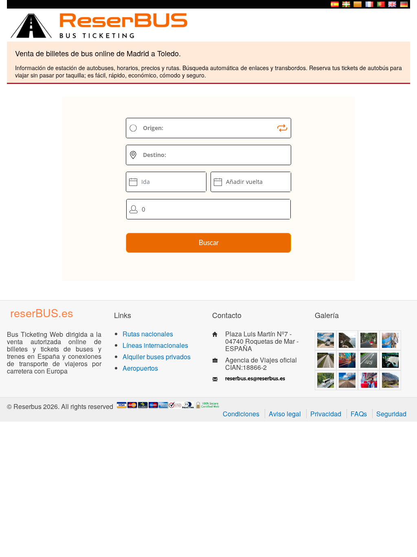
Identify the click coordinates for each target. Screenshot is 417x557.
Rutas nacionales (148, 333)
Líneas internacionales (155, 345)
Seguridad (391, 413)
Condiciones (241, 413)
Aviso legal (285, 413)
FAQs (359, 413)
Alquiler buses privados (157, 356)
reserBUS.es (41, 312)
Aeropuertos (140, 368)
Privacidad (325, 413)
